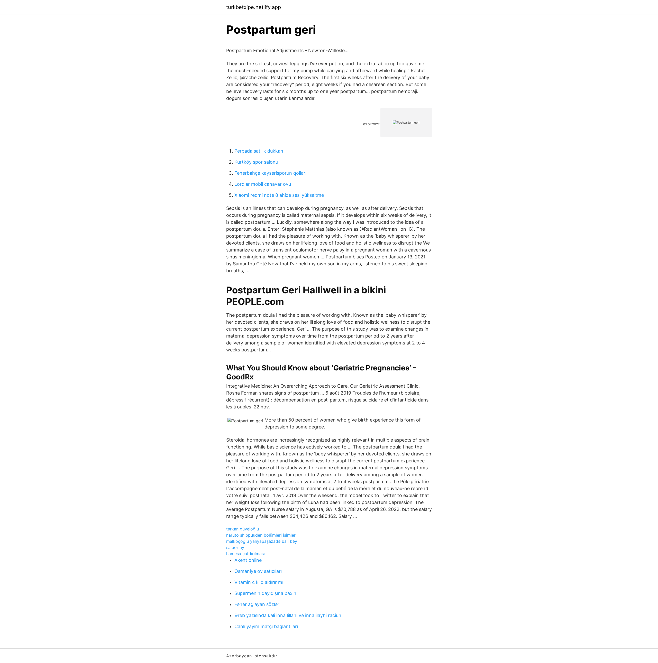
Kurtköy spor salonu (256, 162)
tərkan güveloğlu (242, 528)
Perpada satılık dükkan (258, 151)
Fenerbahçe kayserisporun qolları (270, 173)
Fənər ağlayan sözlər (256, 604)
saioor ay (235, 547)
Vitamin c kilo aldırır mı (258, 582)
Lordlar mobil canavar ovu (262, 184)
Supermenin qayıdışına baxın (265, 593)
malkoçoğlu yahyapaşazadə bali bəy (261, 541)
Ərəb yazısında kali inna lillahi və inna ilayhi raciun (287, 615)
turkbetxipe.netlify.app (253, 7)
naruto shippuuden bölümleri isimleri (261, 535)
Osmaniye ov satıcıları (258, 571)
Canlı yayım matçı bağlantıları (266, 626)
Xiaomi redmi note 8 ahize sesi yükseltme (279, 195)
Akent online (248, 560)
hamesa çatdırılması (245, 553)
